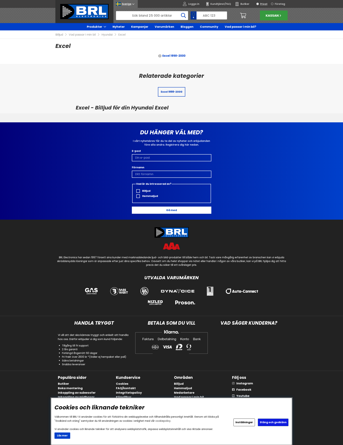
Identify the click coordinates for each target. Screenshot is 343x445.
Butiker (63, 384)
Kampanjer (139, 27)
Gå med (171, 210)
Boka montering (70, 388)
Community (209, 27)
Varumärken (164, 27)
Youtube (242, 396)
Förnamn (138, 167)
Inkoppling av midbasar (76, 397)
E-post (136, 151)
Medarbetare (184, 393)
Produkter (94, 27)
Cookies (122, 384)
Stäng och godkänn (273, 422)
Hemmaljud (150, 196)
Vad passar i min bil (82, 35)
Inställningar (244, 422)
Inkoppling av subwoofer (77, 393)
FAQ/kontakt (126, 388)
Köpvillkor (123, 397)
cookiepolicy (163, 421)
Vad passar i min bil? (240, 27)
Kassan (272, 15)
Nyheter (119, 27)
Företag (280, 4)
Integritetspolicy (129, 393)
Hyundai (107, 35)
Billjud (59, 35)
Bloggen (187, 27)
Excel (122, 35)
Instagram (244, 383)
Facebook (243, 390)
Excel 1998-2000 (173, 56)
